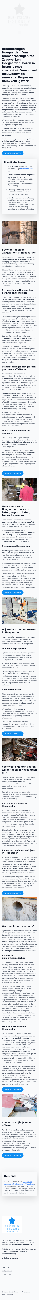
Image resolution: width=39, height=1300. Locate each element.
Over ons (5, 1267)
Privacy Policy (7, 1274)
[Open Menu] (19, 32)
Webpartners (7, 1271)
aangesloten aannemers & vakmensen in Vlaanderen (19, 1183)
